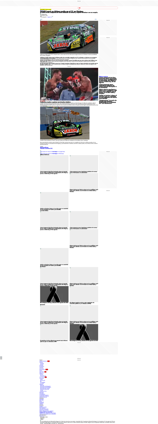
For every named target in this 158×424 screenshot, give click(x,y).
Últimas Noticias (44, 361)
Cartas (41, 390)
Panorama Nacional (44, 389)
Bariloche (42, 402)
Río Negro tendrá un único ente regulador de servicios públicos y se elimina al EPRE (82, 303)
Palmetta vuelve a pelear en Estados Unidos (55, 102)
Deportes (42, 10)
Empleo (41, 406)
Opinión (41, 384)
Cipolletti (42, 403)
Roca (41, 401)
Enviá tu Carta (43, 391)
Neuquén (42, 399)
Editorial (42, 385)
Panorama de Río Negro (45, 387)
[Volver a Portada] (79, 8)
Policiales (42, 392)
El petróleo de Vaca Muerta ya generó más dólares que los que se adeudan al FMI (54, 341)
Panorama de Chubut (45, 388)
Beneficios (42, 416)
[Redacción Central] (40, 13)
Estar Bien (43, 377)
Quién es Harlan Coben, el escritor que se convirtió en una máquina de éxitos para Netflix (108, 97)
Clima (41, 379)
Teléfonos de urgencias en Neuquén (48, 414)
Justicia (41, 364)
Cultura (41, 374)
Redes (41, 370)
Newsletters (44, 369)
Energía (41, 365)
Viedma (41, 404)
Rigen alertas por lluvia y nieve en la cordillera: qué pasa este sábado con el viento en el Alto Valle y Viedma (108, 91)
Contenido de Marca (44, 396)
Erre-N (41, 375)
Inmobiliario (42, 394)
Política (41, 362)
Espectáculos (43, 376)
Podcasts (42, 393)
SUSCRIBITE (45, 9)
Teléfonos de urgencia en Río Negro (48, 413)
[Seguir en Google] (40, 20)
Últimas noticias (103, 76)
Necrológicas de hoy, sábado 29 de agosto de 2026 (54, 302)
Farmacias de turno (44, 410)
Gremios (42, 363)
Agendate (43, 371)
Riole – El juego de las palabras (47, 411)
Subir (42, 419)
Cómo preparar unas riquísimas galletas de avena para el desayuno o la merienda (108, 86)
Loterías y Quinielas (44, 409)
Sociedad (42, 378)
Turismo (41, 367)
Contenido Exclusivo (44, 395)
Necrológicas (42, 408)
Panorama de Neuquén (45, 386)
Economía (42, 366)
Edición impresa (43, 397)
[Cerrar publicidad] (1, 357)
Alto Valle (42, 400)
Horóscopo (42, 380)
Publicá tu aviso (43, 407)
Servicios (42, 368)
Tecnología (42, 382)
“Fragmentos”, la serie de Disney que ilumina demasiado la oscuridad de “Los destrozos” (108, 102)
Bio (41, 381)
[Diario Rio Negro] (40, 420)
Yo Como (42, 383)
